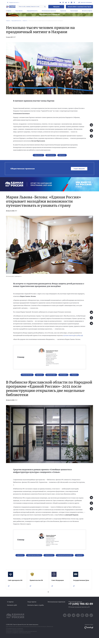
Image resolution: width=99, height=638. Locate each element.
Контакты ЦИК (12, 605)
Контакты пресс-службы (35, 605)
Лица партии (18, 10)
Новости (25, 20)
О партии (8, 10)
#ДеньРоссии (38, 155)
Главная (8, 20)
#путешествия (51, 374)
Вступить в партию (87, 10)
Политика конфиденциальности (14, 630)
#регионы (62, 155)
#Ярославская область (34, 555)
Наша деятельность (32, 10)
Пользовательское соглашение (14, 628)
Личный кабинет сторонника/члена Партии (79, 6)
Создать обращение (79, 168)
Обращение (56, 6)
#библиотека (49, 555)
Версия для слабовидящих (86, 2)
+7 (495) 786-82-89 (80, 603)
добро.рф (80, 335)
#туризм (74, 374)
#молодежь (63, 374)
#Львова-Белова (27, 374)
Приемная (63, 10)
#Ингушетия (50, 155)
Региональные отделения (49, 10)
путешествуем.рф (69, 335)
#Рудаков (79, 555)
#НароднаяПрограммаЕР (65, 555)
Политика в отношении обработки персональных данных (21, 631)
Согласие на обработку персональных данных (18, 632)
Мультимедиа (74, 10)
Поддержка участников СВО (49, 14)
